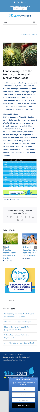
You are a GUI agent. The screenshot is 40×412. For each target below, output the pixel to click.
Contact (27, 6)
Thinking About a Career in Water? (17, 322)
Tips (17, 199)
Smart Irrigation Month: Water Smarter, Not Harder (9, 252)
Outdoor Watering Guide (10, 357)
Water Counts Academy (10, 360)
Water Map (12, 354)
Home (5, 354)
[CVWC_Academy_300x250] (20, 269)
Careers (22, 360)
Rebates (20, 354)
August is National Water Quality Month (19, 343)
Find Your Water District (17, 6)
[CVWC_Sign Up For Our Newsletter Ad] (20, 191)
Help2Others (24, 357)
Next (33, 35)
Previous (26, 35)
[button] (4, 247)
